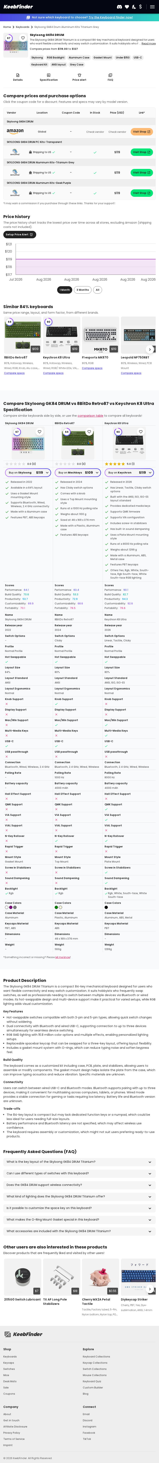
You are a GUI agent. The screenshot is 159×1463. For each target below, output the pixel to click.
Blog (85, 1393)
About (7, 1414)
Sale (6, 1387)
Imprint (8, 1445)
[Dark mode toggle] (134, 6)
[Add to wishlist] (23, 38)
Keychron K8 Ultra (56, 357)
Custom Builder (93, 1387)
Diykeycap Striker (134, 1299)
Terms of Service (14, 1439)
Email (86, 1414)
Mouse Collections (95, 1375)
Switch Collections (95, 1369)
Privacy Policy (11, 1433)
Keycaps (8, 1363)
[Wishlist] (126, 6)
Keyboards (10, 1356)
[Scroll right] (150, 349)
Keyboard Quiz (92, 1381)
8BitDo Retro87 (15, 357)
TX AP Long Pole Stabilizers (55, 1301)
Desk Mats (10, 1381)
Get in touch (11, 1420)
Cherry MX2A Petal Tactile (96, 1301)
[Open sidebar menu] (152, 6)
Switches (9, 1369)
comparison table (90, 416)
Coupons (9, 1393)
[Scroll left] (9, 349)
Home (7, 27)
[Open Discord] (119, 6)
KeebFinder (17, 6)
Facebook (89, 1433)
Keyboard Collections (96, 1356)
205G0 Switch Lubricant (22, 1299)
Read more (149, 43)
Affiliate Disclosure (15, 1426)
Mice (6, 1375)
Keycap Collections (95, 1363)
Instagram (89, 1426)
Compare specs (14, 373)
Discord (87, 1420)
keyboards (22, 27)
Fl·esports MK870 (95, 357)
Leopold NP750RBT (135, 357)
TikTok (87, 1439)
